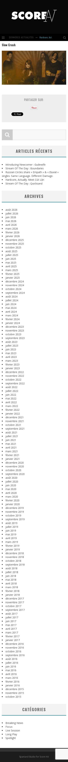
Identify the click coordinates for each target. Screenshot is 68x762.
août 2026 (11, 209)
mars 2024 (11, 315)
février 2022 (12, 409)
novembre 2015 (14, 693)
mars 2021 (11, 451)
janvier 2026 (12, 236)
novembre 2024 (14, 285)
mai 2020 (10, 489)
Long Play (11, 734)
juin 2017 (10, 621)
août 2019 (11, 523)
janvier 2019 (12, 549)
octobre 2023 (13, 334)
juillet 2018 (11, 572)
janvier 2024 (12, 323)
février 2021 (12, 455)
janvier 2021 (12, 459)
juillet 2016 (11, 662)
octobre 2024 (13, 289)
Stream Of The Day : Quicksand (23, 183)
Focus (9, 726)
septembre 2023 (15, 338)
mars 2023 (11, 360)
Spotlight (10, 738)
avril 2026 (11, 224)
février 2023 (12, 364)
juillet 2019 (11, 526)
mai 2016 (10, 670)
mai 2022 (10, 398)
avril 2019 (11, 538)
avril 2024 (11, 311)
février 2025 (12, 274)
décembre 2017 (14, 598)
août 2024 (11, 296)
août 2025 (11, 251)
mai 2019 (10, 534)
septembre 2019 (15, 519)
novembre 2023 (14, 330)
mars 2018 (11, 587)
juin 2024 (10, 304)
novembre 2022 (14, 375)
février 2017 (12, 636)
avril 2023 (11, 357)
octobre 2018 (13, 560)
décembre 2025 (14, 240)
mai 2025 (10, 262)
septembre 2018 (15, 564)
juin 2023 (10, 349)
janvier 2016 (12, 685)
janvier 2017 (12, 640)
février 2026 (12, 232)
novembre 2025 (14, 243)
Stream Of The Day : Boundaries (24, 168)
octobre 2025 (13, 247)
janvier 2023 (12, 368)
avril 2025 (11, 266)
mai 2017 (10, 625)
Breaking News (14, 723)
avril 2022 (11, 402)
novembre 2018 (14, 557)
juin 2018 (10, 576)
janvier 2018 (12, 594)
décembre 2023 (14, 326)
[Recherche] (65, 37)
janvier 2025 (12, 277)
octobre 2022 (13, 379)
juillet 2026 (11, 213)
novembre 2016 (14, 647)
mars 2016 (11, 677)
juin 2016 (10, 666)
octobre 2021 (13, 425)
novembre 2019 (14, 511)
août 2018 (11, 568)
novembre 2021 (14, 421)
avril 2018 (11, 583)
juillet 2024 (11, 300)
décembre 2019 (14, 508)
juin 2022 (10, 394)
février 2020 (12, 500)
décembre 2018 (14, 553)
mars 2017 (11, 632)
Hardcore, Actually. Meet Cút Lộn (24, 179)
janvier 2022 (12, 413)
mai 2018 (10, 579)
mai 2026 (10, 221)
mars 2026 (11, 228)
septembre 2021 (15, 428)
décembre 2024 (14, 281)
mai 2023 (10, 353)
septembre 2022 (15, 383)
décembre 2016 (14, 644)
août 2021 (11, 432)
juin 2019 (10, 530)
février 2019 (12, 545)
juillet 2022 (11, 391)
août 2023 (11, 342)
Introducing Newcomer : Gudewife (25, 164)
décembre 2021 (14, 417)
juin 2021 (10, 440)
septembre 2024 (15, 292)
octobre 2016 (13, 651)
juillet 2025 (11, 255)
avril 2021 (11, 447)
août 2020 (11, 477)
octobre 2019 (13, 515)
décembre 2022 (14, 372)
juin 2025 (10, 258)
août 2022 (11, 387)
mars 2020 (11, 496)
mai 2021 (10, 443)
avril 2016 (11, 674)
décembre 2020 (14, 462)
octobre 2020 (13, 470)
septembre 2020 (15, 474)
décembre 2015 (14, 689)
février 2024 (12, 319)
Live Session (12, 730)
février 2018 (12, 591)
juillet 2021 (11, 436)
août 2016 (11, 659)
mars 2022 (11, 406)
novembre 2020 (14, 466)
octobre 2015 (13, 696)
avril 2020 (11, 493)
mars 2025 (11, 270)
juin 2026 (10, 217)
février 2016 (12, 681)
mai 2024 (10, 308)
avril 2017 (11, 628)
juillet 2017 (11, 617)
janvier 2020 (12, 504)
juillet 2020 (11, 481)
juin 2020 (10, 485)
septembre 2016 (15, 655)
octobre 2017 (13, 606)
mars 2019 (11, 542)
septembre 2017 (15, 610)
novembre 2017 (14, 602)
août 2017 (11, 613)
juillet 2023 (11, 345)
